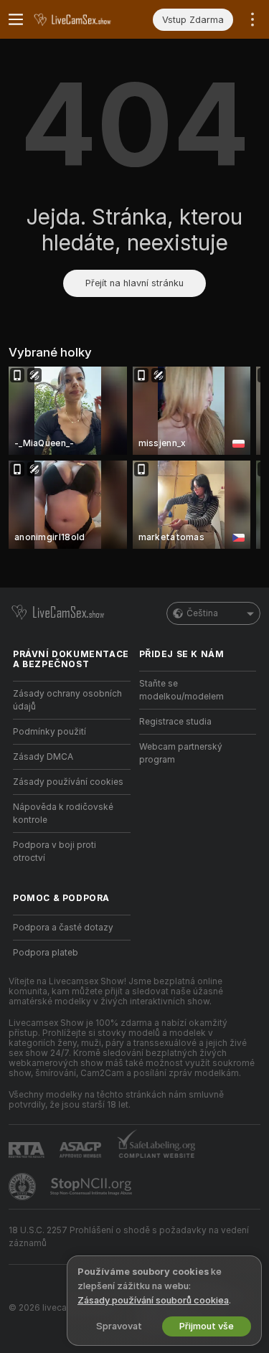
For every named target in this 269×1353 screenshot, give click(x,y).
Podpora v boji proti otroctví (54, 851)
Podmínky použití (49, 732)
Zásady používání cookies (68, 782)
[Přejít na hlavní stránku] (83, 19)
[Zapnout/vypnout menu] (16, 19)
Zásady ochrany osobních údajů (67, 700)
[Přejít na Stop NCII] (92, 1186)
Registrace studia (175, 722)
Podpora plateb (45, 953)
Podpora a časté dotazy (63, 928)
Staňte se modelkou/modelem (181, 690)
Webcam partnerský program (180, 753)
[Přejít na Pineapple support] (24, 1186)
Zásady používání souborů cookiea (153, 1300)
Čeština (202, 613)
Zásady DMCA (43, 757)
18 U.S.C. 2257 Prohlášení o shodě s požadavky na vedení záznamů (129, 1236)
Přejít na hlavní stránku (134, 283)
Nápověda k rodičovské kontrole (63, 813)
